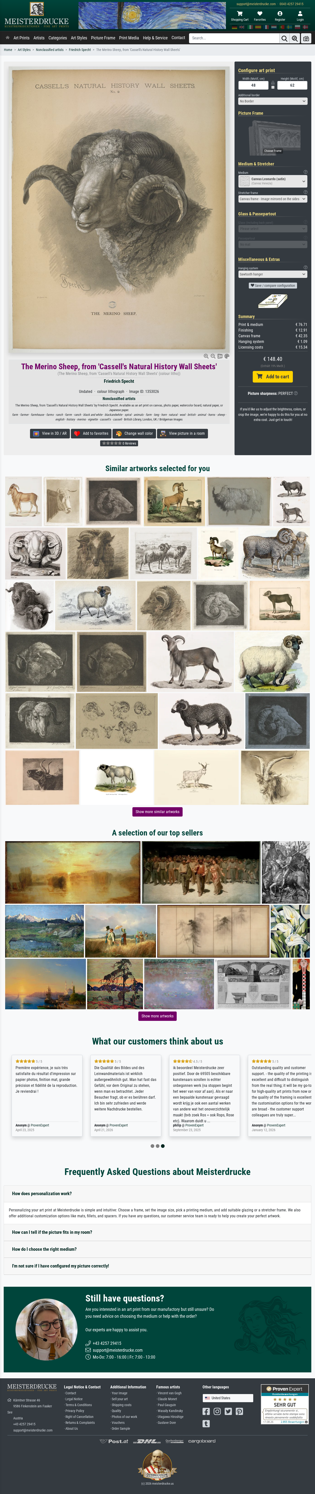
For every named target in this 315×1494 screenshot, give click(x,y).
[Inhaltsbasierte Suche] (295, 38)
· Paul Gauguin (166, 1405)
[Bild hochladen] (306, 38)
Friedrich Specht (80, 50)
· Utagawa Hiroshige (170, 1417)
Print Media (129, 37)
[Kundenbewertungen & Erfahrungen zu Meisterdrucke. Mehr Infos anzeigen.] (285, 1404)
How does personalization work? (42, 1193)
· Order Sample (120, 1429)
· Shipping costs (120, 1405)
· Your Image (118, 1393)
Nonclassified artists (49, 50)
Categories (57, 37)
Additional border (249, 95)
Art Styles (79, 37)
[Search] (284, 38)
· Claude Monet (166, 1399)
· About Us (71, 1429)
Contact (178, 37)
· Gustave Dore (166, 1423)
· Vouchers (117, 1423)
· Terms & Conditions (78, 1405)
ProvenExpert (36, 1125)
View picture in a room (185, 433)
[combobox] (273, 101)
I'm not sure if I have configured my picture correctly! (60, 1266)
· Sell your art (119, 1399)
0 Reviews (129, 443)
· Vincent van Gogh (169, 1393)
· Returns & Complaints (79, 1423)
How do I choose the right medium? (44, 1249)
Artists (39, 37)
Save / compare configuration (274, 286)
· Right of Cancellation (79, 1417)
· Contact (70, 1393)
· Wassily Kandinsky (169, 1411)
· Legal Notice (73, 1399)
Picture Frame (103, 37)
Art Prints (22, 37)
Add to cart (275, 377)
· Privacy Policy (74, 1411)
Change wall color (137, 433)
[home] (8, 38)
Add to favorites (94, 433)
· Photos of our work (123, 1417)
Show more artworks (157, 1016)
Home (8, 50)
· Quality (115, 1411)
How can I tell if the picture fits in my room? (52, 1232)
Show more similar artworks (157, 811)
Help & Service (155, 37)
